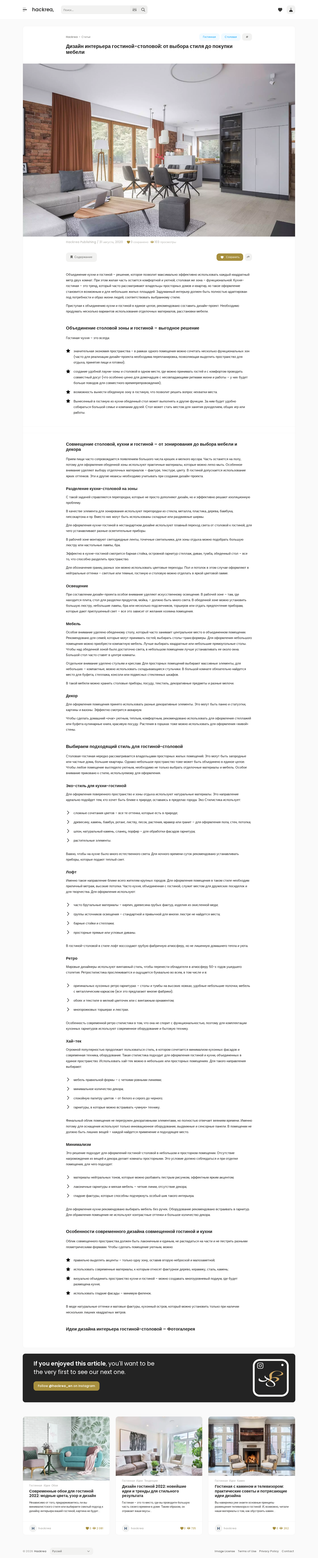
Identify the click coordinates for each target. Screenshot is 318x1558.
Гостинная (209, 37)
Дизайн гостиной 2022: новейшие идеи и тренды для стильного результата (154, 1491)
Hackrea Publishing (81, 242)
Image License (225, 1551)
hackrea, (43, 9)
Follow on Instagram (66, 1386)
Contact (288, 1551)
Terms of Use (247, 1551)
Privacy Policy (269, 1551)
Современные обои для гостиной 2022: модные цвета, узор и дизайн (62, 1494)
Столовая (231, 37)
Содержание (83, 257)
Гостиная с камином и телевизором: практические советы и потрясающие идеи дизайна (251, 1491)
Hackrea (40, 1551)
